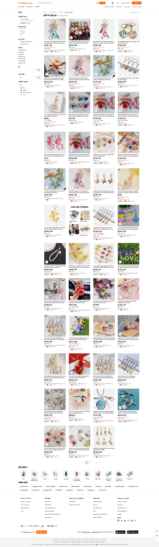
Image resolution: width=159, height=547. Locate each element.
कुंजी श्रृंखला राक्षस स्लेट (120, 486)
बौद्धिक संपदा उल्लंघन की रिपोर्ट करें (100, 514)
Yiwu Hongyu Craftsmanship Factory (78, 199)
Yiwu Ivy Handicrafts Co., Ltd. (125, 50)
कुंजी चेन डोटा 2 (81, 490)
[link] (157, 531)
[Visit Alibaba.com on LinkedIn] (122, 521)
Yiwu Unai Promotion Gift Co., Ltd (77, 48)
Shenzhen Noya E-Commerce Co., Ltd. (127, 85)
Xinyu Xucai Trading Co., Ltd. (76, 348)
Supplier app (86, 532)
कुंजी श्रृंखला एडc (91, 490)
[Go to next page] (100, 462)
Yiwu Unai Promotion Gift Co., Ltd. (52, 85)
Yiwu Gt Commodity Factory (100, 161)
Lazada (79, 539)
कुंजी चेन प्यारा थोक (63, 486)
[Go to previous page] (83, 462)
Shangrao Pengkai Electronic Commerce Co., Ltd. (55, 124)
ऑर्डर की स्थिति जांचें (121, 508)
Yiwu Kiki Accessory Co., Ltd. (51, 455)
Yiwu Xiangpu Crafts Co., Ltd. (76, 418)
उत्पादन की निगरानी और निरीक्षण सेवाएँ (52, 514)
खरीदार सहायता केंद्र (97, 501)
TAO (92, 539)
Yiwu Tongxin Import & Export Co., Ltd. (127, 420)
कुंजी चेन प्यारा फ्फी (24, 486)
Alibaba (45, 12)
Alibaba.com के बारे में (26, 498)
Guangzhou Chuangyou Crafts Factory (103, 383)
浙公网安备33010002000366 (106, 544)
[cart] (118, 3)
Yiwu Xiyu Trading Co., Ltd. (124, 383)
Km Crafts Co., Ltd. (122, 123)
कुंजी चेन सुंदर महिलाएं (76, 486)
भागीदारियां (119, 514)
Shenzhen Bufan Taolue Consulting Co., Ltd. (104, 50)
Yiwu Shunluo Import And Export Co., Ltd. (54, 383)
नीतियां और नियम (48, 517)
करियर (22, 511)
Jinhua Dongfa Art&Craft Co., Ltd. (101, 455)
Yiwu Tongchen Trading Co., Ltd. (101, 308)
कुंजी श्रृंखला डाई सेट (48, 490)
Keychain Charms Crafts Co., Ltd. (101, 123)
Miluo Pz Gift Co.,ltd (123, 308)
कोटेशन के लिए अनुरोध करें (74, 505)
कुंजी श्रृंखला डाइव (24, 490)
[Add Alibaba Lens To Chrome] (41, 532)
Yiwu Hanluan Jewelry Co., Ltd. (101, 273)
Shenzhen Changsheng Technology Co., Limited (104, 237)
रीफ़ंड (94, 511)
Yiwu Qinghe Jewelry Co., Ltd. (76, 86)
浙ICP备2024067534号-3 (121, 544)
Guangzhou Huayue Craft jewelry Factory (54, 345)
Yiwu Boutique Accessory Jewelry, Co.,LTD (104, 86)
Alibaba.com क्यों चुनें (25, 501)
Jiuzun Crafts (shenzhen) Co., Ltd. (101, 345)
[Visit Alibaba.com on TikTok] (135, 521)
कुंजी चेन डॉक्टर (59, 490)
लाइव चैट (95, 505)
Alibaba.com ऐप (96, 532)
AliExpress (56, 539)
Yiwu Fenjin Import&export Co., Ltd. (127, 234)
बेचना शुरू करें (120, 505)
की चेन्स (60, 12)
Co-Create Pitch (25, 505)
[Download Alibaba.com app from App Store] (120, 532)
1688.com (62, 539)
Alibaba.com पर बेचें (122, 501)
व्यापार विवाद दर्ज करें (97, 508)
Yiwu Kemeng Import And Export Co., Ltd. (79, 161)
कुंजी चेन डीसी (108, 486)
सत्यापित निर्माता (72, 501)
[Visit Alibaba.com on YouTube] (132, 521)
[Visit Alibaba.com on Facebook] (118, 521)
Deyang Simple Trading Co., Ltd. (126, 345)
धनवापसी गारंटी (48, 505)
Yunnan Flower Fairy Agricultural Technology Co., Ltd (104, 420)
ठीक (39, 70)
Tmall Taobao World (71, 539)
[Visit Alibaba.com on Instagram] (128, 521)
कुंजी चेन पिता (98, 486)
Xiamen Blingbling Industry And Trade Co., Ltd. (128, 273)
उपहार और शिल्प (53, 12)
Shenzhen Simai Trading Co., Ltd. (52, 308)
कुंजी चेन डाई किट (36, 490)
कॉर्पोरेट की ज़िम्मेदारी (25, 508)
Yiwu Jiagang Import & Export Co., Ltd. (54, 198)
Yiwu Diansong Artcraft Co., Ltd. (126, 163)
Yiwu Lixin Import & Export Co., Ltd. (77, 383)
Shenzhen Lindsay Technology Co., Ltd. (79, 455)
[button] (97, 3)
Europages (103, 539)
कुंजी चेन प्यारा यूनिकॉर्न (51, 486)
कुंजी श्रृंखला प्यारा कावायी (37, 486)
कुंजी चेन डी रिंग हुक (87, 486)
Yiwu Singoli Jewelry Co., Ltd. (51, 420)
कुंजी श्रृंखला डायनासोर (133, 486)
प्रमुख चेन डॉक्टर (70, 490)
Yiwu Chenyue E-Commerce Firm (52, 234)
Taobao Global (86, 539)
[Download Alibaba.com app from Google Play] (132, 532)
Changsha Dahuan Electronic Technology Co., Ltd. (55, 50)
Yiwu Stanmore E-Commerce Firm (77, 273)
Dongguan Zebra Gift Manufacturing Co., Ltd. (79, 310)
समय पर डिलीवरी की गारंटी (50, 508)
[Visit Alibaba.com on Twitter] (125, 521)
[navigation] (30, 238)
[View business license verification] (94, 544)
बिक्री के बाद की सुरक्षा (49, 511)
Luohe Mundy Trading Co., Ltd (76, 122)
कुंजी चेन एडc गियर (103, 490)
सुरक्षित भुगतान (48, 501)
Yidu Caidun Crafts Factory (51, 161)
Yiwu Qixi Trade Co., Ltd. (124, 199)
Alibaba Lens (27, 532)
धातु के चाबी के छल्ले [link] (69, 12)
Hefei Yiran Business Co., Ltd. (100, 198)
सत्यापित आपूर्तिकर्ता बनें (122, 511)
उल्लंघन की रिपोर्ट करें (97, 517)
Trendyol (97, 539)
